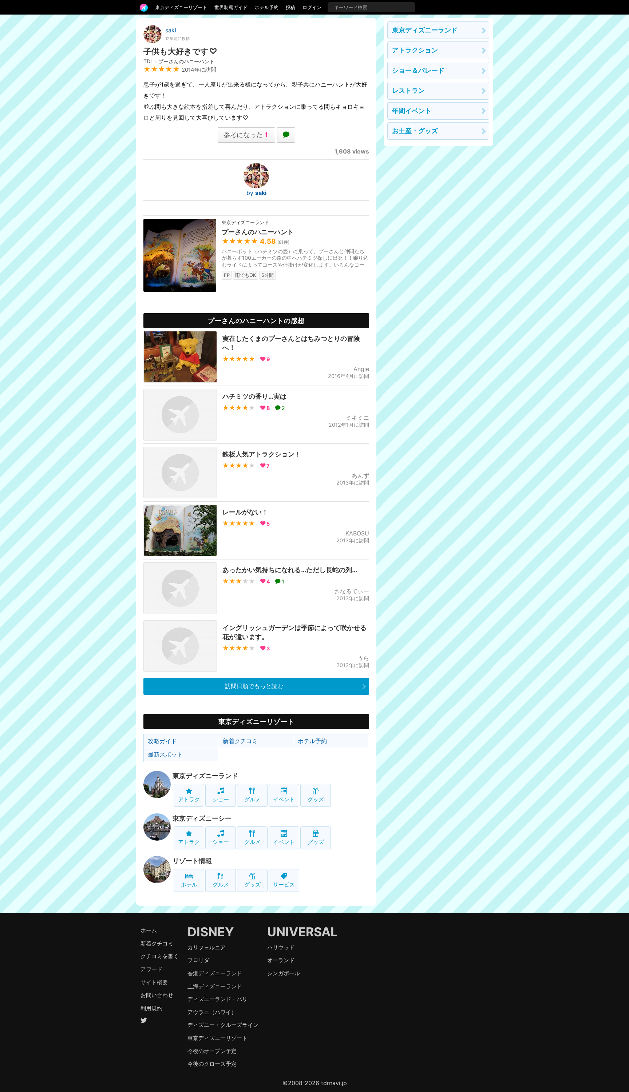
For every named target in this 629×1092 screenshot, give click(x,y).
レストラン (408, 90)
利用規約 (151, 1008)
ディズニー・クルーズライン (222, 1024)
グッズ (316, 799)
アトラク (189, 799)
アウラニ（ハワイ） (212, 1012)
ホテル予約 (266, 7)
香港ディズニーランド (214, 973)
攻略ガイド (162, 741)
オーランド (280, 960)
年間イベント (411, 111)
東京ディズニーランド (205, 776)
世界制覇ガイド (231, 7)
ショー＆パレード (418, 70)
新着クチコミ (240, 741)
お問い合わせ (157, 995)
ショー (221, 799)
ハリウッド (280, 947)
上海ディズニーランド (214, 986)
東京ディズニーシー (202, 818)
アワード (151, 969)
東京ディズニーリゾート (181, 7)
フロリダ (198, 960)
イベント (284, 799)
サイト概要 (154, 982)
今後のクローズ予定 (212, 1063)
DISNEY (210, 931)
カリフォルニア (206, 947)
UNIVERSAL (302, 931)
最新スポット (165, 754)
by (256, 192)
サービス (284, 884)
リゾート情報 (192, 861)
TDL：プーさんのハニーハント (178, 61)
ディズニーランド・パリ (217, 999)
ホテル (189, 884)
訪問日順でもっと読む (254, 686)
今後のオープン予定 (212, 1051)
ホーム (149, 930)
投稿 (290, 7)
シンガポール (283, 973)
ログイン (311, 7)
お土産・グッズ (415, 131)
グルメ (252, 799)
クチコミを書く (160, 956)
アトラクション (415, 50)
